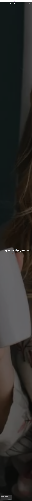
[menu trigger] (2, 1)
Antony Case (15, 253)
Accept (9, 499)
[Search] (30, 1)
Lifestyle (16, 249)
